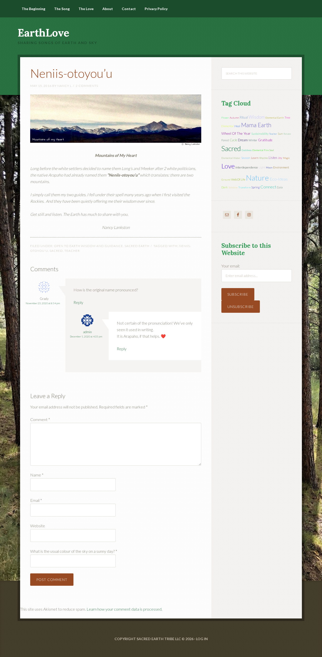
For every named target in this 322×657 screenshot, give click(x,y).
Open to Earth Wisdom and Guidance (88, 246)
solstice (232, 187)
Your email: (230, 265)
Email (36, 500)
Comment (40, 419)
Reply (78, 302)
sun (280, 133)
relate (287, 133)
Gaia (280, 187)
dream (243, 140)
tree (287, 117)
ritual (244, 117)
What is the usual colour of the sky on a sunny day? (73, 551)
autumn (234, 117)
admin (87, 332)
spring (255, 187)
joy (280, 158)
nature (257, 177)
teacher (72, 251)
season (245, 158)
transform (244, 187)
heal (237, 126)
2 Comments (87, 86)
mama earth (256, 125)
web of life (238, 179)
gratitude (265, 140)
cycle (233, 140)
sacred (56, 251)
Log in (202, 639)
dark (224, 187)
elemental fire (260, 150)
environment (281, 167)
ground (225, 179)
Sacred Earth (137, 246)
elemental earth (274, 117)
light (262, 167)
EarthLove (43, 33)
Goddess (247, 150)
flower (225, 117)
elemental (227, 126)
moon (269, 167)
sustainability (259, 133)
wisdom (257, 117)
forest (225, 140)
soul (271, 150)
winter (253, 140)
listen (273, 158)
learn (255, 158)
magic (286, 157)
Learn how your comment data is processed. (124, 609)
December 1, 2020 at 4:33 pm (86, 336)
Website (37, 525)
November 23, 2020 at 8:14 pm (43, 303)
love (228, 166)
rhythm (263, 157)
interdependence (246, 167)
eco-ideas (279, 179)
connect (268, 186)
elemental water (230, 157)
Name (37, 474)
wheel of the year (236, 133)
